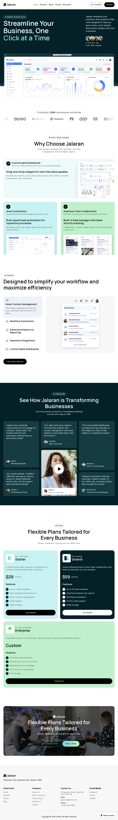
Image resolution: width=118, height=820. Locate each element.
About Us (35, 792)
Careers (35, 805)
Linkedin (92, 798)
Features (43, 5)
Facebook (93, 792)
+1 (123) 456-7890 (68, 805)
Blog (5, 801)
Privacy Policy (37, 798)
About (51, 5)
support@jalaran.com (69, 800)
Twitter (92, 795)
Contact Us (36, 801)
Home (35, 5)
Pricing (58, 5)
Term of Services (38, 795)
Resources (67, 5)
